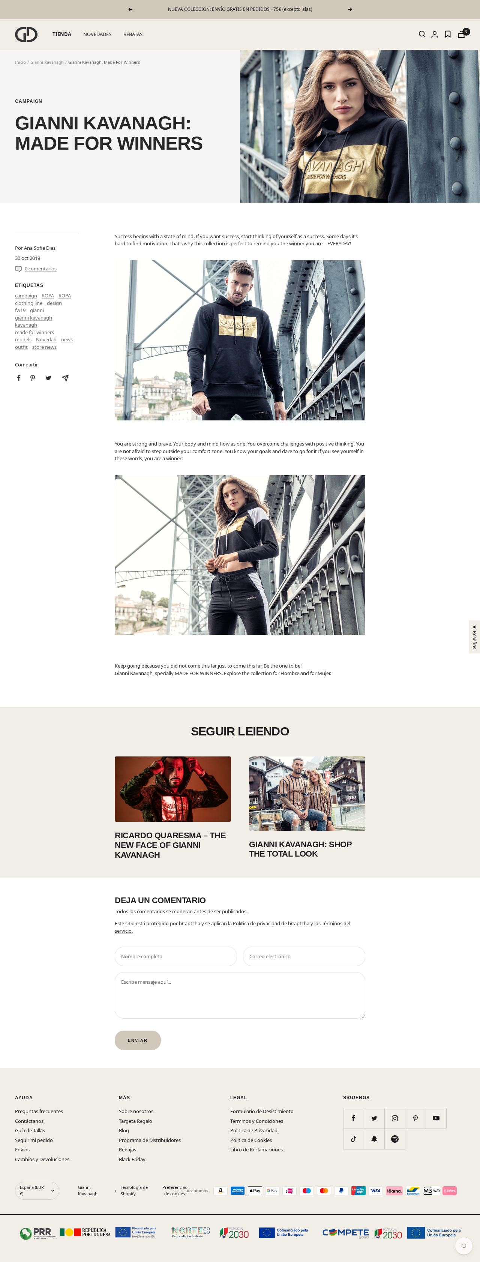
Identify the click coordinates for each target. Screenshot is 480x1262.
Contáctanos (29, 1121)
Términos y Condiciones (256, 1121)
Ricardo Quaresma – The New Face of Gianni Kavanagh (170, 845)
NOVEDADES (97, 34)
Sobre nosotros (136, 1111)
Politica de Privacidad (254, 1130)
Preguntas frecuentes (39, 1111)
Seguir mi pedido (34, 1140)
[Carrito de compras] (461, 34)
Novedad (46, 339)
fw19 (20, 310)
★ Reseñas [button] (474, 636)
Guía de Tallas (30, 1130)
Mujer (324, 673)
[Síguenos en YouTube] (436, 1118)
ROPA (48, 295)
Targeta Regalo (135, 1121)
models (23, 339)
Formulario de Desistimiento (262, 1111)
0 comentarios (41, 268)
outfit (21, 347)
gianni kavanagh (33, 317)
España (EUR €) (32, 1190)
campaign (28, 101)
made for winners (34, 332)
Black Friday (132, 1159)
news (67, 339)
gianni (37, 310)
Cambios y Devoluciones (42, 1159)
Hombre (289, 673)
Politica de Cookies (251, 1140)
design (54, 303)
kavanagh (26, 324)
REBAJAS (132, 34)
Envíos (22, 1149)
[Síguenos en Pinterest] (415, 1118)
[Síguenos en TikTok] (353, 1138)
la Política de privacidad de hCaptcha (269, 923)
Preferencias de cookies (174, 1190)
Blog (124, 1130)
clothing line (28, 303)
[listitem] (19, 378)
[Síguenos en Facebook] (353, 1118)
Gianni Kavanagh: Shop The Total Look (300, 849)
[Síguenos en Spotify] (394, 1138)
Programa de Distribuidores (150, 1140)
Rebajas (127, 1149)
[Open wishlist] (448, 34)
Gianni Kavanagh (47, 62)
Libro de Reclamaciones (256, 1149)
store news (44, 347)
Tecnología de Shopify (134, 1190)
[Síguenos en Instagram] (394, 1118)
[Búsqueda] (422, 34)
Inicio (20, 62)
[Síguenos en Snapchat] (374, 1138)
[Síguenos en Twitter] (374, 1118)
